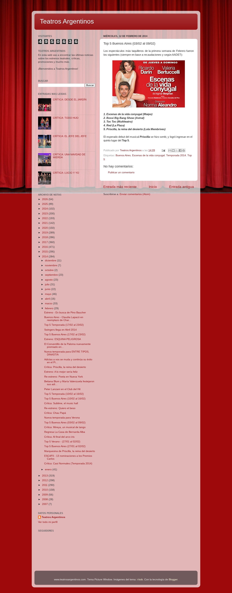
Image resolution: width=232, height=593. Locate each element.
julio (47, 284)
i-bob (140, 579)
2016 (45, 247)
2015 (45, 251)
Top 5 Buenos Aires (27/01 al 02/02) (65, 446)
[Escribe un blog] (173, 150)
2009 (45, 494)
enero (48, 469)
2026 (45, 199)
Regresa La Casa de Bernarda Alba (64, 432)
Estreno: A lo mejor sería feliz (61, 371)
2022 (45, 218)
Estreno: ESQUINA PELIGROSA (62, 339)
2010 (45, 489)
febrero (49, 308)
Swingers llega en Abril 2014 (60, 329)
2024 (45, 208)
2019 (45, 232)
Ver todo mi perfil (47, 522)
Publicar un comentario (121, 172)
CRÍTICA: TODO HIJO (65, 118)
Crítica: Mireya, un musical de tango (65, 427)
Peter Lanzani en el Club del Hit (62, 389)
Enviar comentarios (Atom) (135, 194)
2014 (45, 256)
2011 (45, 485)
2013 (45, 475)
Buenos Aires (123, 155)
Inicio (153, 187)
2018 (45, 237)
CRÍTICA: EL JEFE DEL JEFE (70, 136)
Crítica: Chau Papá (55, 413)
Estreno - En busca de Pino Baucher (65, 312)
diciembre (51, 260)
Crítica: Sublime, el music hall (61, 403)
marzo (49, 303)
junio (48, 289)
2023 (45, 213)
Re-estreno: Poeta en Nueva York (63, 376)
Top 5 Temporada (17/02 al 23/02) (64, 325)
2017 (45, 242)
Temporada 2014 (176, 155)
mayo (48, 294)
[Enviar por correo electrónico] (170, 150)
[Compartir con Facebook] (180, 150)
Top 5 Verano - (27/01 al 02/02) (62, 441)
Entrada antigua (181, 187)
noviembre (51, 265)
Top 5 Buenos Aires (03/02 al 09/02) (65, 422)
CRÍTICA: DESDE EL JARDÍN (69, 99)
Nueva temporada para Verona (62, 417)
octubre (49, 270)
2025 (45, 204)
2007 (45, 504)
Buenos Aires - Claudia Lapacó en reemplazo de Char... (63, 319)
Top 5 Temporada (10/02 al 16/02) (64, 394)
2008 (45, 499)
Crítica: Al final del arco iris (59, 437)
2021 (45, 223)
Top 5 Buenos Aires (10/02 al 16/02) (65, 398)
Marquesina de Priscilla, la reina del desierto (69, 451)
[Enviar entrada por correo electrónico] (163, 150)
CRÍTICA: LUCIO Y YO (66, 172)
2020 (45, 228)
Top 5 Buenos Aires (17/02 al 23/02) (65, 334)
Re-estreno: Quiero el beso (59, 408)
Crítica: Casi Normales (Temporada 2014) (68, 463)
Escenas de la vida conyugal (148, 155)
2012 (45, 480)
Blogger (173, 579)
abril (48, 298)
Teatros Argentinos (67, 21)
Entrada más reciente (120, 187)
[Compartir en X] (177, 150)
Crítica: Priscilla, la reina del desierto (65, 367)
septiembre (52, 274)
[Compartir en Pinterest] (183, 150)
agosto (49, 279)
